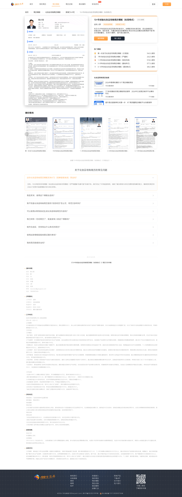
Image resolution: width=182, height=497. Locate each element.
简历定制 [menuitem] (69, 4)
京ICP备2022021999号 (91, 493)
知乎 (72, 486)
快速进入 (95, 476)
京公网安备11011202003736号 (112, 493)
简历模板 (95, 481)
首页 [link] (27, 12)
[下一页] (155, 134)
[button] (91, 178)
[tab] (91, 178)
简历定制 (95, 483)
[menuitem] (96, 3)
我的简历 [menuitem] (42, 4)
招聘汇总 (95, 488)
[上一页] (27, 134)
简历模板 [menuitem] (56, 4)
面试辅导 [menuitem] (82, 4)
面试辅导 (95, 486)
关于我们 (117, 481)
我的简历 (95, 478)
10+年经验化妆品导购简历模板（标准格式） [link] (96, 12)
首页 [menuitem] (31, 4)
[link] (37, 12)
